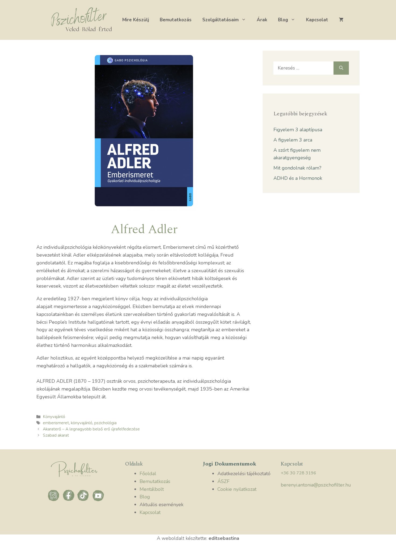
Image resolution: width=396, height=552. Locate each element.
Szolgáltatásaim (220, 20)
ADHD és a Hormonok (297, 178)
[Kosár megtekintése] (341, 20)
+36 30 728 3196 (298, 473)
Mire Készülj (135, 20)
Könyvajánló (54, 416)
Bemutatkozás (176, 20)
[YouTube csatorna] (98, 500)
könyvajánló (81, 423)
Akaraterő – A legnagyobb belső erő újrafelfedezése (91, 429)
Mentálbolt (152, 489)
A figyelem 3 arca (292, 140)
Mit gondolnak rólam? (297, 168)
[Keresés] (341, 68)
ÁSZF (223, 481)
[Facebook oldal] (69, 500)
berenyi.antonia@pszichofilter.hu (316, 485)
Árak (262, 20)
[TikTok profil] (84, 500)
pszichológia (105, 423)
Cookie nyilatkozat (236, 489)
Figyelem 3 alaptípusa (297, 129)
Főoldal (148, 473)
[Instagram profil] (54, 500)
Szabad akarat (56, 435)
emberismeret (56, 423)
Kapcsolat (317, 20)
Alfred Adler (144, 229)
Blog (283, 20)
